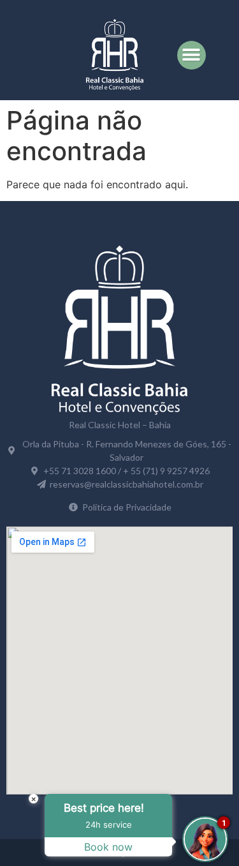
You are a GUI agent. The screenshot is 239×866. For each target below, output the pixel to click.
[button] (191, 55)
